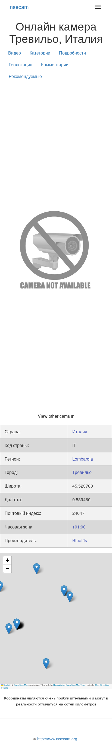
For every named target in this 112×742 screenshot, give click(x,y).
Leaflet (7, 684)
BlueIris (79, 540)
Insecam (18, 7)
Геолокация (20, 64)
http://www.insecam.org (56, 738)
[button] (36, 568)
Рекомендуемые (25, 76)
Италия (79, 431)
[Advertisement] (56, 144)
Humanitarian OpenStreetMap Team (69, 684)
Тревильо (82, 472)
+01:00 (79, 527)
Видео (14, 53)
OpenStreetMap (21, 684)
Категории (40, 53)
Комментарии (55, 64)
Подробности (72, 53)
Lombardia (82, 459)
